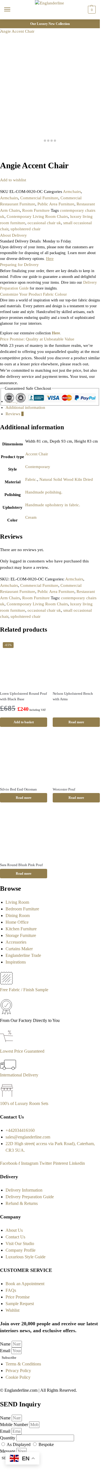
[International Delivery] (8, 1068)
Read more (76, 722)
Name (6, 1344)
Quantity (8, 1437)
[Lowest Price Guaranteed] (7, 1044)
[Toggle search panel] (5, 22)
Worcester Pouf (64, 789)
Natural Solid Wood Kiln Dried (66, 479)
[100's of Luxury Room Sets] (7, 1096)
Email (5, 1350)
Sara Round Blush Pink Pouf (21, 865)
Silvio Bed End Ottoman (18, 789)
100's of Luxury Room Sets (24, 1103)
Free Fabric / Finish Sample (24, 989)
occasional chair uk (44, 223)
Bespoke (46, 1444)
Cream (31, 517)
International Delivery (19, 1075)
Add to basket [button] (24, 722)
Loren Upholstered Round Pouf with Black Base (23, 696)
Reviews (15, 414)
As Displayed (19, 1444)
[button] (91, 10)
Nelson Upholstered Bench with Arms (73, 696)
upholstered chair (25, 229)
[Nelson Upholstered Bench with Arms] (76, 662)
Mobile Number (14, 1424)
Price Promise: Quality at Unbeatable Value (37, 339)
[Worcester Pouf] (76, 758)
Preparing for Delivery (19, 264)
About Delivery (13, 235)
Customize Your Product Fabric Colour (33, 294)
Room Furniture (36, 210)
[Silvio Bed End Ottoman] (23, 758)
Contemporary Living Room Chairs (37, 216)
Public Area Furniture (55, 204)
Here (56, 333)
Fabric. (31, 479)
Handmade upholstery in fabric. (52, 505)
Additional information (25, 407)
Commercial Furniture (39, 198)
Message (8, 1451)
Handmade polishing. (43, 492)
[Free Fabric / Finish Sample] (6, 983)
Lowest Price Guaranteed (22, 1051)
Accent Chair (36, 454)
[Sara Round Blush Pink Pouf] (23, 834)
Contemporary (37, 466)
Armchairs (72, 191)
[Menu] (12, 10)
